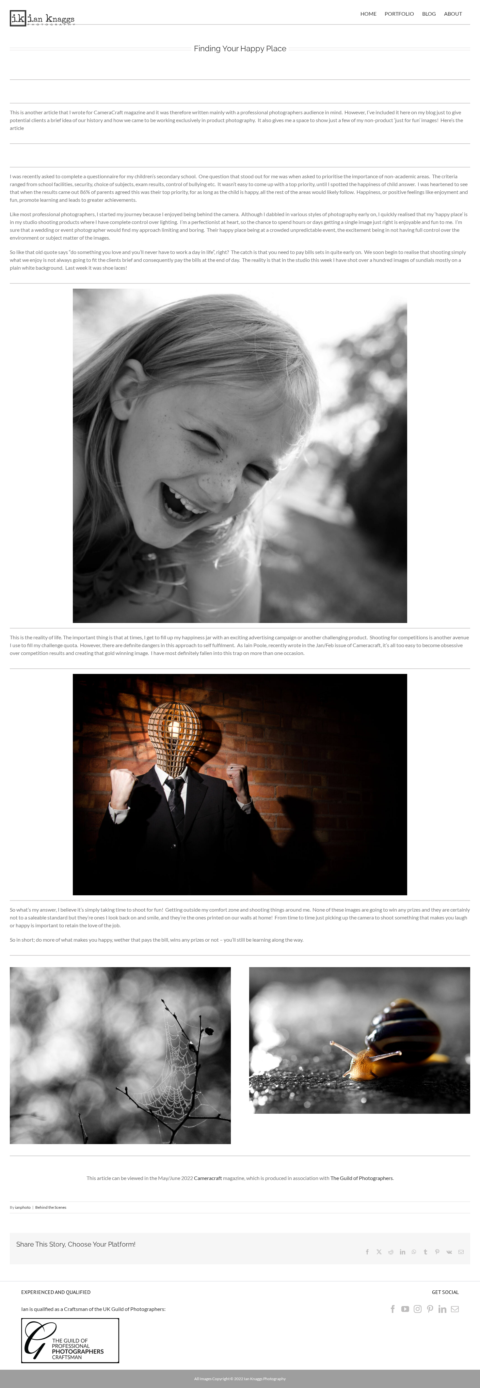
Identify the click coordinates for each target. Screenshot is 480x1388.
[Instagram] (418, 1309)
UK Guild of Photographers (133, 1309)
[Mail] (455, 1309)
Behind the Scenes (50, 1207)
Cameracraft (208, 1178)
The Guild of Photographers (361, 1178)
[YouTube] (405, 1309)
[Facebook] (393, 1309)
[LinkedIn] (442, 1309)
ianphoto (23, 1207)
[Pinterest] (430, 1309)
